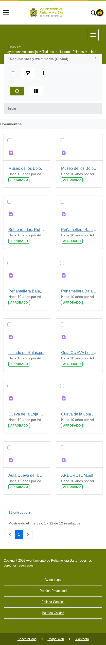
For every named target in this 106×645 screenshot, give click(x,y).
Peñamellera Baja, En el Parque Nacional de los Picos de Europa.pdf (26, 291)
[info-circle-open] (17, 91)
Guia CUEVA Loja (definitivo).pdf (79, 353)
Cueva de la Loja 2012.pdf (26, 414)
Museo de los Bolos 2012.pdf (26, 168)
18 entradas (21, 513)
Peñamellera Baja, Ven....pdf (79, 230)
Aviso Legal (53, 580)
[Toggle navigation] (6, 12)
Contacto (82, 639)
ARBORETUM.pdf (77, 475)
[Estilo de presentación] (36, 91)
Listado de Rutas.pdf (26, 353)
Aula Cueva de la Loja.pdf (26, 475)
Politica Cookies (53, 602)
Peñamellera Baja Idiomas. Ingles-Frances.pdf (79, 291)
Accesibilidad (27, 639)
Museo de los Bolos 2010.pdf (79, 168)
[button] (95, 59)
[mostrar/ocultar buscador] (93, 13)
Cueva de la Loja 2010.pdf (79, 414)
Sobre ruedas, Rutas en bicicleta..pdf (26, 230)
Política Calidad (53, 613)
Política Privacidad (53, 591)
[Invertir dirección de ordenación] (45, 73)
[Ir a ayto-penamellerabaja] (47, 12)
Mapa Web (56, 639)
